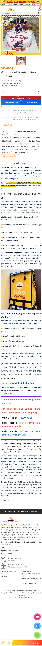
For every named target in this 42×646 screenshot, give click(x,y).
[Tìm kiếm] (39, 13)
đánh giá (8, 76)
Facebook (10, 511)
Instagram (34, 511)
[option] (21, 35)
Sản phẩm (4, 577)
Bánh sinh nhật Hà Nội (28, 537)
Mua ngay (19, 643)
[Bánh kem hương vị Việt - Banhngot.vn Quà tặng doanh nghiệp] (10, 9)
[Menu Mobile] (2, 9)
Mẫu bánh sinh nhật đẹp (22, 383)
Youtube (25, 511)
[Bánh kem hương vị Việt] (21, 3)
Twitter (17, 511)
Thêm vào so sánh (7, 107)
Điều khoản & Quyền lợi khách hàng (31, 580)
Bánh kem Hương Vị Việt (18, 593)
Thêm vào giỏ (21, 97)
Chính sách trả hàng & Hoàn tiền (31, 575)
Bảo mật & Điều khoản (29, 584)
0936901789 (26, 418)
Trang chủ (4, 574)
